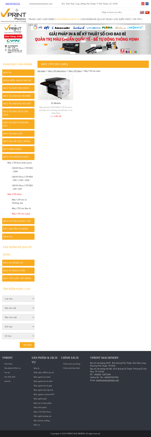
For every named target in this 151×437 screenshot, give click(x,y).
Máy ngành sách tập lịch (15, 113)
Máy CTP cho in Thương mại (19, 201)
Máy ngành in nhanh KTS (15, 124)
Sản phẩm (41, 71)
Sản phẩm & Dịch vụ (68, 19)
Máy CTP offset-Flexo (57, 71)
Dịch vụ (7, 236)
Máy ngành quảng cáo (17, 221)
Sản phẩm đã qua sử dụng (96, 19)
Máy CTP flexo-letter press (19, 163)
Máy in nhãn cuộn (14, 270)
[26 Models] (56, 87)
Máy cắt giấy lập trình (17, 278)
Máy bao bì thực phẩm (16, 141)
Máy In (7, 72)
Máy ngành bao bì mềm (17, 96)
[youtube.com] (143, 4)
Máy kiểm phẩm (12, 149)
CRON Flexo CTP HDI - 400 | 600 (22, 187)
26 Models (56, 103)
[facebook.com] (147, 4)
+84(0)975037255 (12, 4)
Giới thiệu (49, 19)
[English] (142, 13)
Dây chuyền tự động (15, 229)
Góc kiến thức (122, 19)
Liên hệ (32, 25)
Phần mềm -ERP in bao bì (17, 80)
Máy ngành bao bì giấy (17, 103)
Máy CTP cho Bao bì (21, 208)
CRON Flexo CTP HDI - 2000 (22, 170)
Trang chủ (34, 19)
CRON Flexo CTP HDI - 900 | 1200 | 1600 (22, 178)
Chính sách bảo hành (71, 368)
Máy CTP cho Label (21, 214)
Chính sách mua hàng (71, 364)
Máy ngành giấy (13, 133)
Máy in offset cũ (13, 263)
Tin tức (137, 19)
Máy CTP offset (75, 71)
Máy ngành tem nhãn (16, 88)
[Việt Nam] (147, 13)
